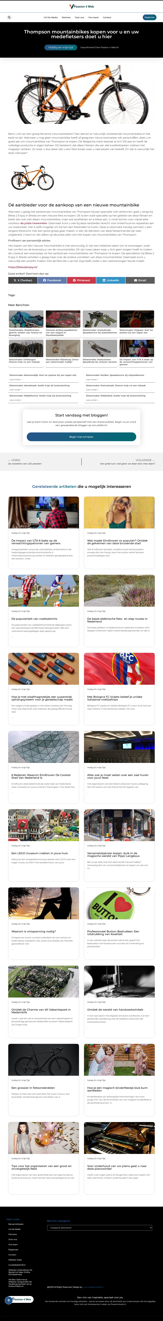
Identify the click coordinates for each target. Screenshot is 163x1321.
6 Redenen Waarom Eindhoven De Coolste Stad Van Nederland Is (41, 776)
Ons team (93, 17)
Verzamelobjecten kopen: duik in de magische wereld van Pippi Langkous (113, 855)
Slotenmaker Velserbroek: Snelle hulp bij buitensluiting (39, 385)
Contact (107, 17)
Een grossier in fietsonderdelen (33, 1087)
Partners (66, 17)
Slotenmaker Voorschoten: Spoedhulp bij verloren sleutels (100, 360)
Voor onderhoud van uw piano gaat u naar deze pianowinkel (117, 1167)
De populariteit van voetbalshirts (34, 618)
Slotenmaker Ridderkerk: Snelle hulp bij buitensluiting (115, 395)
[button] (9, 17)
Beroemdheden (16, 1224)
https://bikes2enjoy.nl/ (22, 267)
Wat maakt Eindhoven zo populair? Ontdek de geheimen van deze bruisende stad (117, 542)
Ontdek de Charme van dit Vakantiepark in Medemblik (41, 1011)
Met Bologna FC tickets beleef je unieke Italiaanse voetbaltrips (114, 698)
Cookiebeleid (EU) (16, 1265)
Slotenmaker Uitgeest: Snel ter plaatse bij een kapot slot (136, 331)
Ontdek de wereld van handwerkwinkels (115, 1009)
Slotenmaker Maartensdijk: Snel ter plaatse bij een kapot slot (42, 375)
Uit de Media (14, 1229)
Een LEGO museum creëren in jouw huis (39, 853)
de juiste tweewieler (33, 223)
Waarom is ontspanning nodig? (33, 931)
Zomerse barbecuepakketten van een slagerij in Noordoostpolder (61, 332)
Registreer (13, 1249)
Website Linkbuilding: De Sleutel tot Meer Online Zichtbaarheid (20, 1272)
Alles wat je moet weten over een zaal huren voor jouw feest (118, 776)
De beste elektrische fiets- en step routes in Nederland (117, 620)
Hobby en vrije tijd (60, 47)
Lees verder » (15, 379)
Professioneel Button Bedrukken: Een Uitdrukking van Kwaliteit (113, 933)
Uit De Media (51, 17)
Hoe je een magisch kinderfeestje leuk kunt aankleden (117, 1089)
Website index (15, 1260)
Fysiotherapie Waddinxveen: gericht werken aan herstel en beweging (25, 332)
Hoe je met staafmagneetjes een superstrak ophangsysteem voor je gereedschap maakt (42, 698)
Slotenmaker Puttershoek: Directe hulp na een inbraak (116, 385)
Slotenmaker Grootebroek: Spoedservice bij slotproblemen (100, 331)
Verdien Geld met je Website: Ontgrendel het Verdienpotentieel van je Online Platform (20, 1282)
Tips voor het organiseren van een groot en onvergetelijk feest (41, 1167)
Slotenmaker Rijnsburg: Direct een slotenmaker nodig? (62, 360)
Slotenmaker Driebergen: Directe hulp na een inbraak (24, 360)
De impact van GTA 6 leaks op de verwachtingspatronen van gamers (136, 362)
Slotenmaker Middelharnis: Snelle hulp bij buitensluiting (40, 395)
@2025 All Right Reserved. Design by (75, 1287)
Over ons (79, 17)
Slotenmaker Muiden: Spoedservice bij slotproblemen (115, 375)
